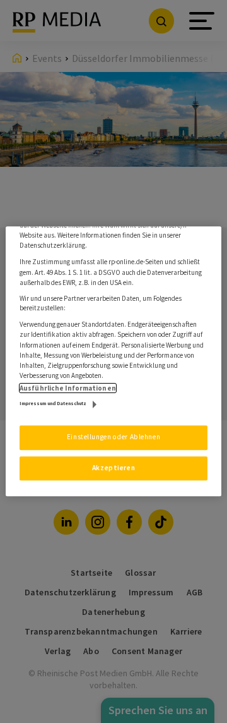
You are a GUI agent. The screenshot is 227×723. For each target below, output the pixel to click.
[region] (113, 361)
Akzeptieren (113, 467)
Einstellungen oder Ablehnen (113, 437)
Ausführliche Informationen (68, 388)
